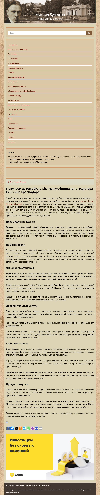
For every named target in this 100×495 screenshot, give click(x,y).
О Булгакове (13, 59)
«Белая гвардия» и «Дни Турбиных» (21, 91)
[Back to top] (94, 489)
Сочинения (12, 82)
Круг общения (13, 63)
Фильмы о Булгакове (16, 77)
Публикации (12, 114)
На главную (12, 45)
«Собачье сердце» (15, 96)
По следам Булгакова (16, 109)
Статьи (23, 182)
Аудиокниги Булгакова (16, 128)
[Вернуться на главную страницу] (50, 11)
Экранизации (13, 123)
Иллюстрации (13, 100)
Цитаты (11, 72)
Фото (10, 119)
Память (11, 133)
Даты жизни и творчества (18, 49)
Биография (12, 54)
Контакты (11, 142)
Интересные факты (15, 68)
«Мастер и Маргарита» (17, 86)
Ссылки (11, 137)
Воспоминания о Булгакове (19, 105)
